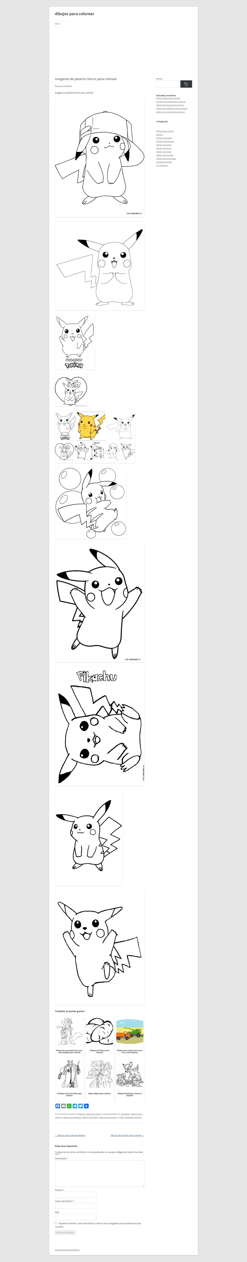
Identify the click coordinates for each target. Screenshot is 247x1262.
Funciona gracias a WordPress (67, 1250)
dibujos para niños (90, 1117)
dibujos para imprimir (72, 1117)
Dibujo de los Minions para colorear (171, 108)
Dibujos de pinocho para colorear (127, 1135)
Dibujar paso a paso (165, 131)
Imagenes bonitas (164, 162)
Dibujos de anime (93, 1114)
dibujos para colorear (74, 13)
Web (57, 1212)
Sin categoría (162, 165)
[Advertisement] (123, 49)
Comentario (61, 1158)
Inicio (57, 24)
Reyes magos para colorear (168, 98)
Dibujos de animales (165, 141)
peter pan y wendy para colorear (170, 112)
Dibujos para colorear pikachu (70, 1135)
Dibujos (81, 1114)
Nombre (59, 1190)
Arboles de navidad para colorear (171, 101)
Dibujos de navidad (164, 155)
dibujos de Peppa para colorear (170, 105)
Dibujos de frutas (163, 151)
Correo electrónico (64, 1201)
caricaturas (126, 1114)
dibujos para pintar (107, 1117)
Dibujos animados (164, 138)
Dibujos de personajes (166, 158)
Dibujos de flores (163, 148)
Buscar (159, 78)
